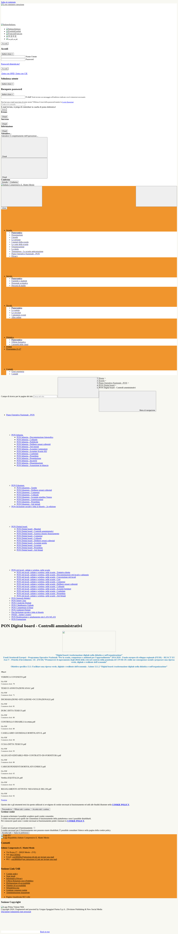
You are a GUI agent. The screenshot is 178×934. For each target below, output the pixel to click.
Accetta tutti (41, 809)
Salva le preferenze (21, 833)
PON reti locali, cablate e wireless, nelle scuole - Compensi (41, 582)
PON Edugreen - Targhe (27, 488)
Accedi (4, 44)
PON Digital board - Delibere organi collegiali (36, 541)
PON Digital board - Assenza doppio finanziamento (38, 534)
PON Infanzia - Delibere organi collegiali (34, 444)
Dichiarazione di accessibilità (18, 883)
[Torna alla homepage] (89, 185)
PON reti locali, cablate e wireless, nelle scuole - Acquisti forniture (44, 589)
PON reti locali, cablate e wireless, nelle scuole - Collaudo (40, 586)
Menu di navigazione (147, 410)
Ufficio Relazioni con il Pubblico (19, 881)
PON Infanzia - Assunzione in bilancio (32, 465)
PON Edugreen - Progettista (28, 502)
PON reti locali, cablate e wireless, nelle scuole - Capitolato (41, 591)
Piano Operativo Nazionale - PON (113, 383)
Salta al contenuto (8, 2)
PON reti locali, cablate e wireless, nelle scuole (30, 570)
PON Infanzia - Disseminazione (30, 463)
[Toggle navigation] (21, 196)
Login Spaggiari (68, 102)
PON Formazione (18, 619)
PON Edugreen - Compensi (28, 492)
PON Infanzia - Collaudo (27, 439)
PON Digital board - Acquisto (29, 545)
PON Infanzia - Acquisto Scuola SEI (32, 451)
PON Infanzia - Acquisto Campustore (32, 449)
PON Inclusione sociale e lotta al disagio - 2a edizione (33, 506)
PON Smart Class (18, 600)
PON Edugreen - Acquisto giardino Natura (34, 497)
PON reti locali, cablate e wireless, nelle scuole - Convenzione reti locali (46, 577)
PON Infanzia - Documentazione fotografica (35, 437)
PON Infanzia (17, 435)
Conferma (14, 182)
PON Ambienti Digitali (20, 610)
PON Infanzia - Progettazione (29, 458)
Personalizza (7, 809)
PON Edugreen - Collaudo (28, 495)
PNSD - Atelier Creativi (21, 615)
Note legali (10, 876)
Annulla (5, 182)
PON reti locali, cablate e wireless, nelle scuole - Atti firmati (41, 596)
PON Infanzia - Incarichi (27, 461)
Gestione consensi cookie (16, 890)
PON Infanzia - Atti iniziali (28, 447)
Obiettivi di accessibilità (16, 885)
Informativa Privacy (14, 878)
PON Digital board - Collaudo (29, 538)
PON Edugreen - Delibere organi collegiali (34, 490)
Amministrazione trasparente (18, 892)
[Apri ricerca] (156, 196)
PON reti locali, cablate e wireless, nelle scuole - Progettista (41, 593)
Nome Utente (31, 56)
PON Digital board (107, 385)
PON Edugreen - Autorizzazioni (30, 499)
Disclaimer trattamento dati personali (16, 912)
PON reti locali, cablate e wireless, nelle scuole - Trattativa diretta (43, 572)
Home (101, 378)
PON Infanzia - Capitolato (27, 454)
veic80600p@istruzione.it (33, 857)
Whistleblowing (12, 888)
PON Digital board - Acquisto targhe (32, 543)
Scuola (102, 380)
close (4, 208)
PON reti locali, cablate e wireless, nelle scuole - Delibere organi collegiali (47, 584)
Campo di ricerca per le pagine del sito (17, 396)
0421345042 (15, 855)
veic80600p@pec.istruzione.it (34, 859)
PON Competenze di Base (22, 607)
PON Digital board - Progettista (30, 548)
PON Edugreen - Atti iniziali (28, 504)
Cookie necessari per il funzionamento (17, 828)
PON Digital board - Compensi (29, 536)
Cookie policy (12, 874)
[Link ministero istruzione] (12, 4)
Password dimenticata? (10, 64)
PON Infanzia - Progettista (27, 456)
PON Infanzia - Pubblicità (27, 442)
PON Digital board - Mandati (29, 529)
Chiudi (4, 117)
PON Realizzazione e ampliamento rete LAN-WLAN (33, 617)
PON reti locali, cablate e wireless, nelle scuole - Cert (38, 579)
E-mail (28, 97)
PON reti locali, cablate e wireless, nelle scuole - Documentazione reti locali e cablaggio (53, 575)
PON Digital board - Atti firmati (30, 550)
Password (30, 59)
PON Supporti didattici (20, 598)
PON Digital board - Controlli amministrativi (35, 531)
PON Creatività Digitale (21, 603)
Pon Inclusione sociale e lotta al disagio (27, 612)
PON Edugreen (18, 485)
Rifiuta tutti (22, 809)
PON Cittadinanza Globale (22, 605)
